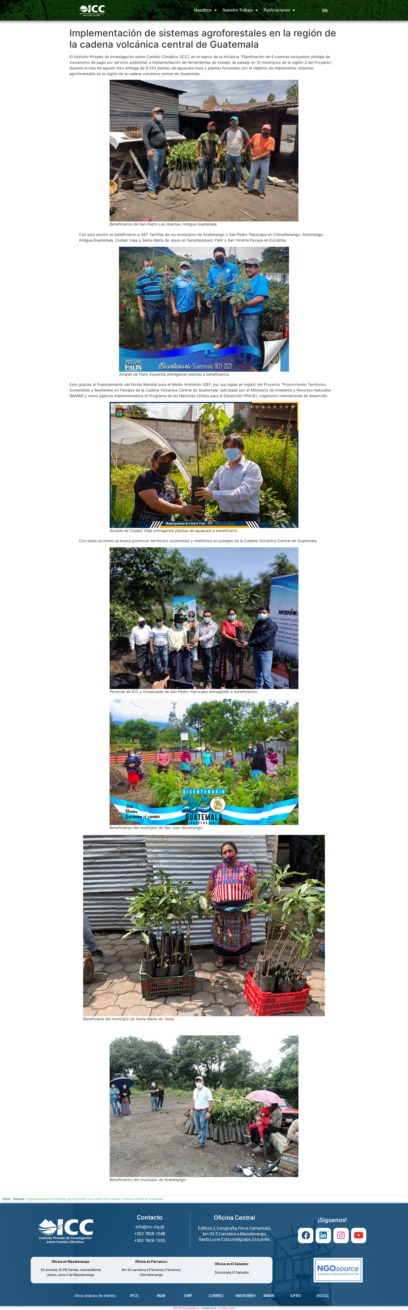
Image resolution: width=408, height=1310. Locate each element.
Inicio (6, 1199)
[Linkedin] (323, 1235)
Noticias (18, 1199)
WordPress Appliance (186, 1308)
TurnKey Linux (226, 1308)
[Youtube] (358, 1235)
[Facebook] (305, 1235)
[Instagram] (341, 1235)
